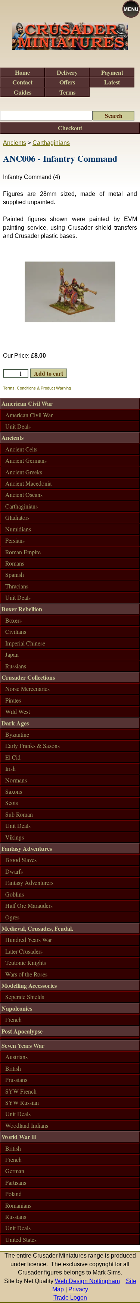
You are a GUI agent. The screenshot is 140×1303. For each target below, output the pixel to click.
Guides (22, 92)
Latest (112, 82)
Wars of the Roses (26, 974)
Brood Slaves (21, 860)
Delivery (67, 72)
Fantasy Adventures (26, 848)
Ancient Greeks (23, 472)
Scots (11, 802)
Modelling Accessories (29, 985)
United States (21, 1239)
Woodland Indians (26, 1125)
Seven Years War (22, 1045)
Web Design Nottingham (87, 1281)
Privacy (78, 1289)
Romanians (18, 1205)
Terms (67, 92)
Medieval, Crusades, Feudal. (37, 928)
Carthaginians (51, 143)
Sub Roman (19, 814)
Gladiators (17, 517)
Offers (67, 82)
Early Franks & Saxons (32, 745)
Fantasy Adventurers (29, 882)
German (14, 1171)
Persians (15, 540)
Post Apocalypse (22, 1031)
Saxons (13, 791)
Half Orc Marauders (29, 905)
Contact (22, 82)
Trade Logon (70, 1297)
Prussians (16, 1079)
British (13, 1068)
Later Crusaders (24, 951)
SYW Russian (22, 1102)
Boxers (13, 620)
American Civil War (27, 403)
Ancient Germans (26, 460)
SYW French (21, 1091)
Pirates (13, 700)
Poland (13, 1194)
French (13, 1019)
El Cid (13, 757)
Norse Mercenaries (27, 688)
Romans (14, 563)
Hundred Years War (28, 939)
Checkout (70, 127)
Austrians (16, 1057)
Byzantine (17, 734)
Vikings (14, 837)
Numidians (18, 529)
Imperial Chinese (25, 643)
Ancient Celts (21, 449)
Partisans (15, 1182)
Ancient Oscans (24, 494)
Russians (15, 666)
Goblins (14, 894)
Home (22, 72)
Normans (16, 780)
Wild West (17, 711)
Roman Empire (23, 552)
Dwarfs (14, 871)
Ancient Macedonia (28, 483)
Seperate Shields (24, 997)
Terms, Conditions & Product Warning (37, 388)
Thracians (16, 586)
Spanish (14, 574)
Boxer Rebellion (21, 609)
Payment (112, 72)
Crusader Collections (28, 677)
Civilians (15, 631)
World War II (18, 1136)
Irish (10, 768)
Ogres (12, 917)
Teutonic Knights (25, 962)
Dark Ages (15, 723)
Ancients (14, 143)
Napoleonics (16, 1008)
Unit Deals (18, 426)
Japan (12, 654)
